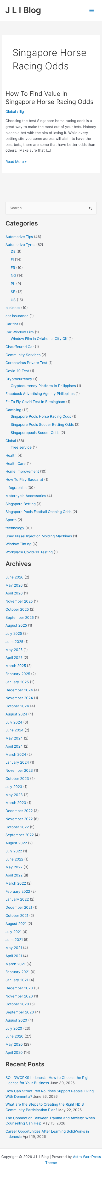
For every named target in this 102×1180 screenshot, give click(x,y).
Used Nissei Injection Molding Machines (38, 536)
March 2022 (15, 883)
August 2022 (16, 843)
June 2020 (14, 1036)
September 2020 (19, 1012)
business (12, 308)
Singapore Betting (20, 504)
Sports (10, 520)
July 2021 (13, 932)
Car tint (11, 324)
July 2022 (13, 851)
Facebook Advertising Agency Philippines (40, 394)
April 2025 (13, 657)
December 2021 (18, 907)
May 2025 (13, 650)
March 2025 (15, 666)
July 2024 (13, 722)
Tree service (21, 447)
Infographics (15, 488)
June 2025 (14, 641)
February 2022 (17, 891)
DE (13, 251)
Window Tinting (18, 544)
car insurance (17, 316)
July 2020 (13, 1028)
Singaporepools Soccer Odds (35, 433)
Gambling (13, 410)
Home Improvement (22, 471)
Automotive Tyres (20, 244)
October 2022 (17, 827)
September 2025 (19, 617)
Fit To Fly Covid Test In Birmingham (35, 402)
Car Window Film (19, 332)
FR (13, 268)
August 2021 (15, 924)
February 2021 (17, 972)
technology (14, 528)
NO (13, 275)
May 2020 (14, 1044)
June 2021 (14, 940)
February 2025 (17, 674)
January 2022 (17, 899)
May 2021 (13, 948)
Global (10, 111)
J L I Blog (23, 10)
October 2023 (17, 778)
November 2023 (19, 770)
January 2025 (17, 682)
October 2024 (17, 706)
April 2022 (13, 875)
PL (13, 284)
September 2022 (19, 835)
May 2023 (14, 795)
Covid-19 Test (17, 371)
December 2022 (19, 811)
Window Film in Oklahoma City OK (39, 339)
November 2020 (19, 996)
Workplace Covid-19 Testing (29, 552)
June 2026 (14, 577)
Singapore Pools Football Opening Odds (38, 512)
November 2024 (19, 698)
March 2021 (15, 964)
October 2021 (16, 915)
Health (10, 455)
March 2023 (15, 803)
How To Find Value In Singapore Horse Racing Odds (49, 98)
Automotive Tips (19, 237)
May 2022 (13, 867)
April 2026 (14, 593)
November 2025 (19, 601)
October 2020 (17, 1004)
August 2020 (16, 1020)
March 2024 (15, 754)
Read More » (16, 162)
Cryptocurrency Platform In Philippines (43, 386)
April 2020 (14, 1052)
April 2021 (13, 956)
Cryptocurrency (18, 379)
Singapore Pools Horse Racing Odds (41, 416)
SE (13, 292)
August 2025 (16, 625)
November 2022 (19, 819)
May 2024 (14, 738)
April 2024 (14, 746)
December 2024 (19, 690)
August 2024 (16, 714)
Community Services (23, 355)
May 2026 (14, 585)
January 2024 (17, 762)
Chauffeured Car (19, 347)
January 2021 (16, 980)
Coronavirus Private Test (26, 363)
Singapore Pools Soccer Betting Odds (42, 424)
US (13, 300)
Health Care (15, 463)
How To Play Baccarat (24, 479)
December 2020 (19, 988)
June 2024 (14, 730)
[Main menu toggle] (91, 10)
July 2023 (13, 787)
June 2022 (14, 859)
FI (12, 259)
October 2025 (17, 609)
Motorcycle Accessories (25, 496)
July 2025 (13, 633)
